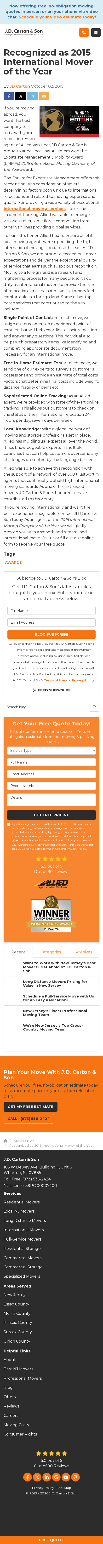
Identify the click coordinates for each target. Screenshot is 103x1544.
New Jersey (15, 1295)
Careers (11, 1415)
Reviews (11, 1406)
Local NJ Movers (19, 1211)
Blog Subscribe (51, 634)
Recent (18, 952)
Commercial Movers (22, 1258)
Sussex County (18, 1332)
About (10, 1359)
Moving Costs (16, 1425)
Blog (8, 1387)
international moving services (35, 208)
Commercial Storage (23, 1267)
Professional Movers (23, 1378)
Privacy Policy (83, 680)
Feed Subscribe (54, 690)
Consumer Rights (20, 1434)
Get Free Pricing (51, 815)
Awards (13, 562)
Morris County (17, 1313)
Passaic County (18, 1322)
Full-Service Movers (22, 1239)
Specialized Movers (22, 1276)
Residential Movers (22, 1202)
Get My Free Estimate (30, 1106)
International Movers (24, 1230)
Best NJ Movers (18, 1369)
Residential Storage (22, 1248)
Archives (84, 952)
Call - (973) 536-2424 (29, 1118)
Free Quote (51, 1540)
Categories (50, 952)
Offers (10, 1397)
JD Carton (20, 86)
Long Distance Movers (25, 1220)
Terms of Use (54, 680)
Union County (17, 1341)
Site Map (64, 1488)
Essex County (16, 1304)
